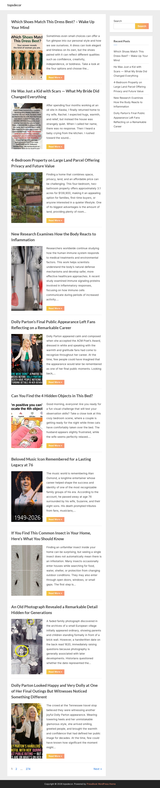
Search (118, 21)
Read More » (56, 78)
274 (28, 768)
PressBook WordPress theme (101, 784)
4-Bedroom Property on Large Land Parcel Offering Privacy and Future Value (130, 87)
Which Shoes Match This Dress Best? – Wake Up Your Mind (131, 56)
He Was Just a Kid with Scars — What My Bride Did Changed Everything (130, 71)
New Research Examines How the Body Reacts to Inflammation (128, 102)
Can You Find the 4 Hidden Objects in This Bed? (52, 395)
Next (97, 768)
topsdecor (14, 5)
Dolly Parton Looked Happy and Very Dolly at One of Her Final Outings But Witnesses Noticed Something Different (54, 691)
